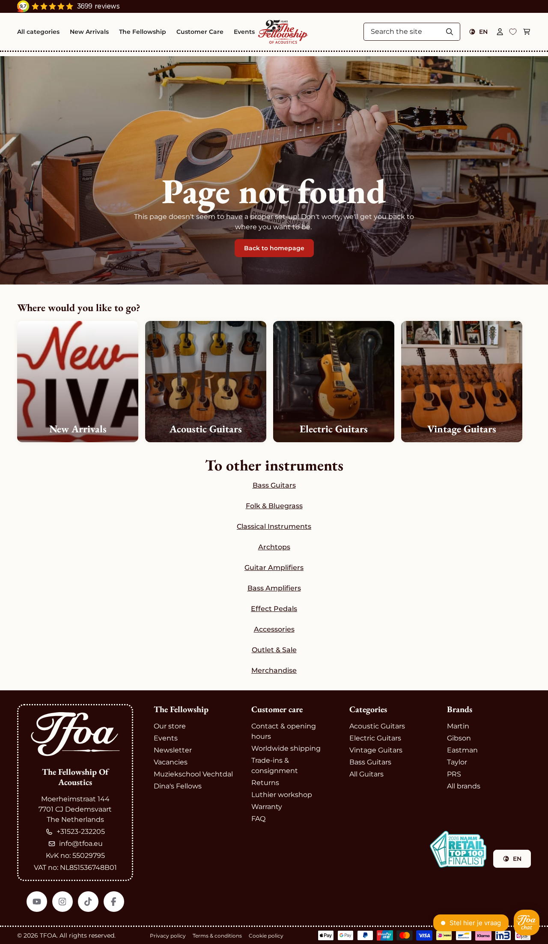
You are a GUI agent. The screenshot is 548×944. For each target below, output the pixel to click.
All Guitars (366, 774)
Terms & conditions (217, 935)
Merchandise (274, 670)
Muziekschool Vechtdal (193, 774)
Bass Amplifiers (274, 588)
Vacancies (171, 762)
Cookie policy (266, 935)
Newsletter (173, 750)
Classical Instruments (274, 526)
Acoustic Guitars (377, 726)
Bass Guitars (274, 485)
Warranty (266, 807)
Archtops (274, 547)
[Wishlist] (512, 31)
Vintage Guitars (375, 750)
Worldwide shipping (286, 748)
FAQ (258, 819)
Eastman (462, 750)
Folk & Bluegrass (274, 506)
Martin (458, 726)
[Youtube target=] (37, 901)
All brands (463, 786)
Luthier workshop (281, 795)
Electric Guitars (375, 738)
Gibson (459, 738)
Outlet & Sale (274, 650)
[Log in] (500, 31)
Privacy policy (168, 935)
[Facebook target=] (114, 901)
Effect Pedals (274, 609)
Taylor (457, 762)
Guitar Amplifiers (274, 567)
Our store (170, 726)
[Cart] (526, 31)
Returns (265, 783)
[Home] (283, 32)
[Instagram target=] (62, 901)
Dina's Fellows (178, 786)
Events (166, 738)
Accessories (274, 629)
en (483, 32)
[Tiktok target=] (88, 901)
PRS (454, 774)
